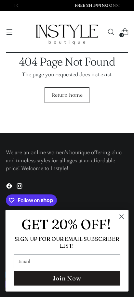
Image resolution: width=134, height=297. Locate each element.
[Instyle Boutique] (67, 32)
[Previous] (17, 5)
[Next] (117, 5)
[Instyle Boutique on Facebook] (10, 187)
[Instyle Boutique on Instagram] (20, 187)
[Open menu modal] (9, 32)
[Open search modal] (110, 32)
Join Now (67, 278)
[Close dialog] (121, 216)
